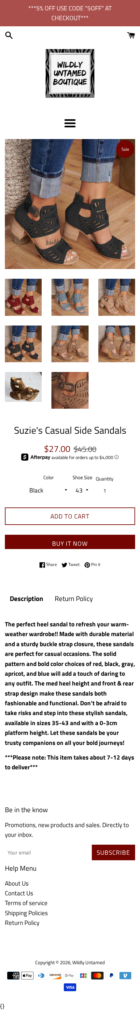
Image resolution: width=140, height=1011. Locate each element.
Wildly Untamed (88, 962)
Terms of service (26, 902)
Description (26, 598)
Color (48, 477)
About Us (17, 883)
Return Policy (74, 598)
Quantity (104, 478)
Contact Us (19, 893)
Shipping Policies (26, 912)
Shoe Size (82, 477)
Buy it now (70, 543)
